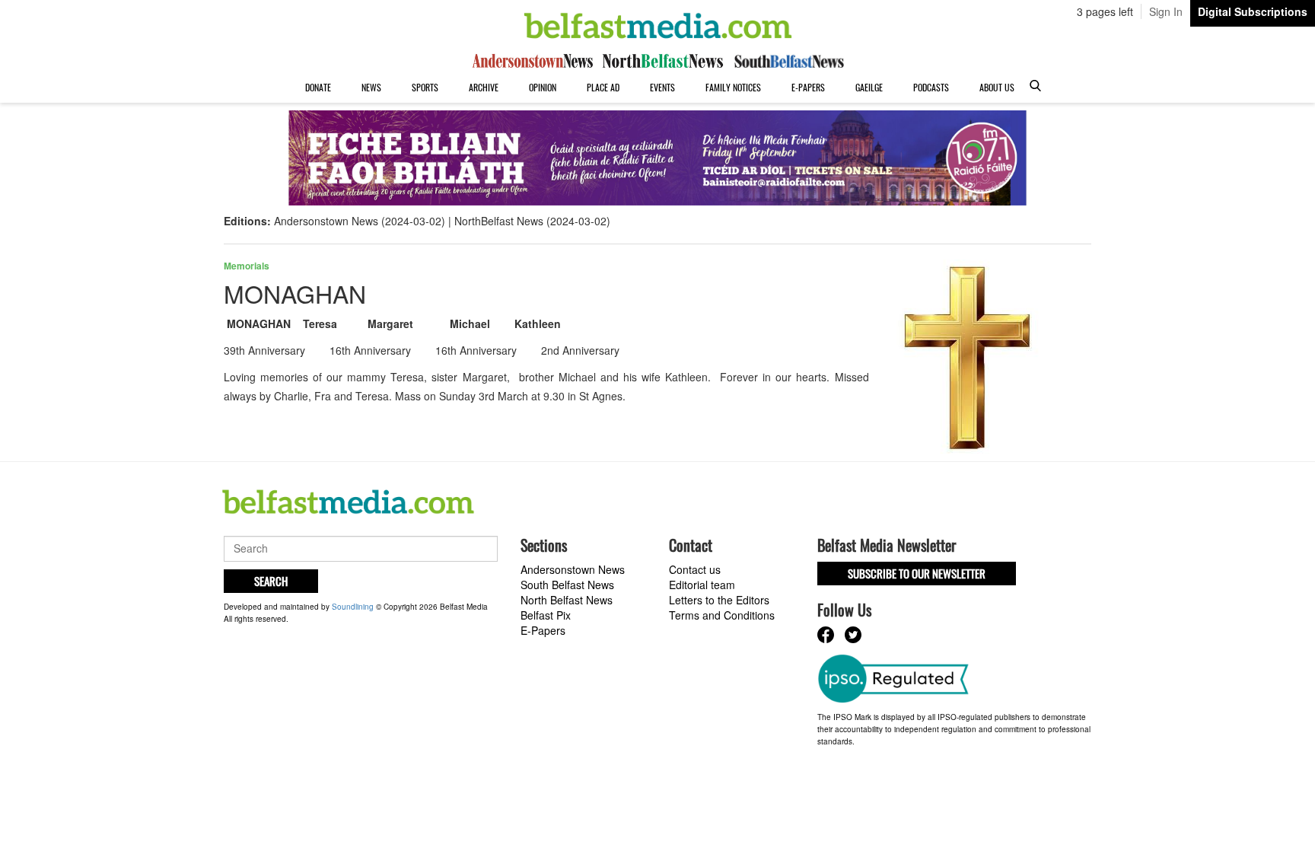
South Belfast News (567, 584)
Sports (425, 87)
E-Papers (808, 87)
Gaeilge (869, 87)
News (371, 87)
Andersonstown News (573, 569)
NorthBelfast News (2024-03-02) (532, 220)
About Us (996, 87)
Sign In (1166, 11)
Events (662, 87)
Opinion (542, 87)
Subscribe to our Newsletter (916, 573)
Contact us (695, 569)
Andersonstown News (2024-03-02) (359, 220)
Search (271, 580)
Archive (483, 87)
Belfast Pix (546, 615)
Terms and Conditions (722, 615)
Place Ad (603, 87)
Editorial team (702, 584)
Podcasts (931, 87)
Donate (318, 87)
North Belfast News (567, 599)
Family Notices (733, 87)
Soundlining (353, 606)
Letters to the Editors (719, 599)
